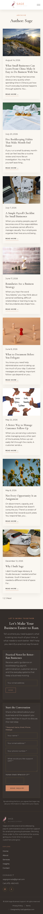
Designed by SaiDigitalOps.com (22, 909)
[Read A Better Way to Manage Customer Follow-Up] (21, 402)
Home (5, 851)
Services (6, 860)
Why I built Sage (15, 566)
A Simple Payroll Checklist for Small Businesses (20, 215)
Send (10, 690)
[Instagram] (5, 889)
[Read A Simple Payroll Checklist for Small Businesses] (21, 190)
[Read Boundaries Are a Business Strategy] (21, 260)
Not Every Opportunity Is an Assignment (21, 497)
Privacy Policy (18, 906)
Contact (6, 868)
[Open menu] (38, 5)
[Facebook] (11, 889)
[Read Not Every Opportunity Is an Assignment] (21, 472)
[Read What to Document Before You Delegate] (21, 331)
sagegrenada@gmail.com (14, 879)
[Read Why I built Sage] (21, 543)
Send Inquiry (17, 788)
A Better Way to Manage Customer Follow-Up (19, 426)
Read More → (12, 94)
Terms (28, 906)
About (5, 855)
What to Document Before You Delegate (20, 356)
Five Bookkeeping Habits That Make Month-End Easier (19, 142)
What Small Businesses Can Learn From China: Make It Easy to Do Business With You (21, 69)
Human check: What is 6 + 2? (17, 774)
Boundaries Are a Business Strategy (20, 285)
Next (9, 598)
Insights (6, 864)
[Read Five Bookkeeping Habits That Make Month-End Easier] (21, 116)
